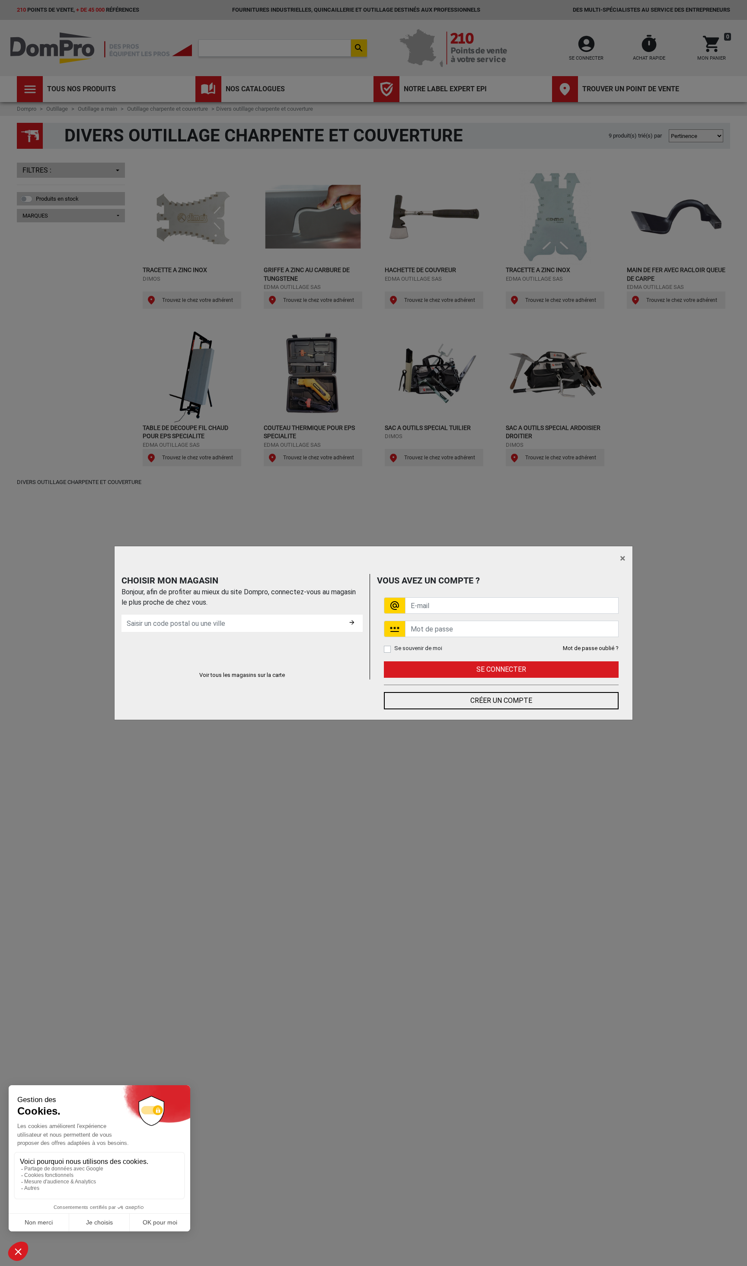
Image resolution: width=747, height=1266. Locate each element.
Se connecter (501, 669)
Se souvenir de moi (418, 648)
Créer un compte (501, 700)
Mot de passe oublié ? (591, 648)
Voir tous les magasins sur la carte (242, 675)
